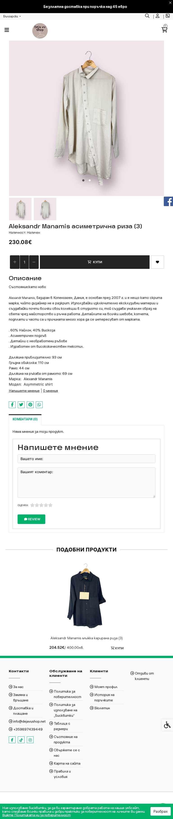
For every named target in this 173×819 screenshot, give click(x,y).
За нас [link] (18, 686)
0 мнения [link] (50, 390)
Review (33, 519)
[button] (20, 209)
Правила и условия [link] (62, 774)
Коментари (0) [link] (25, 419)
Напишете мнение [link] (24, 390)
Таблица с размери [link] (62, 726)
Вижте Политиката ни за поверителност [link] (36, 815)
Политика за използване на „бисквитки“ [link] (65, 710)
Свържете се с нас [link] (67, 753)
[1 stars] (32, 505)
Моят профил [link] (106, 686)
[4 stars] (46, 505)
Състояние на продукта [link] (65, 739)
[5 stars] (50, 505)
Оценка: (23, 505)
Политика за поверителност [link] (67, 694)
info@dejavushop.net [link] (28, 721)
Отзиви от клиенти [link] (144, 676)
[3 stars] (41, 505)
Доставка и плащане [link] (23, 711)
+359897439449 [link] (28, 729)
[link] (147, 16)
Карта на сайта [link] (67, 763)
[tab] (83, 180)
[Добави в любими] (157, 262)
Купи (97, 262)
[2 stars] (37, 505)
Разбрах (160, 811)
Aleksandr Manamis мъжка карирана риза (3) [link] (86, 638)
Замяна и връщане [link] (20, 697)
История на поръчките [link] (104, 697)
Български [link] (11, 16)
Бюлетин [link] (102, 708)
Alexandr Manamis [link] (38, 379)
